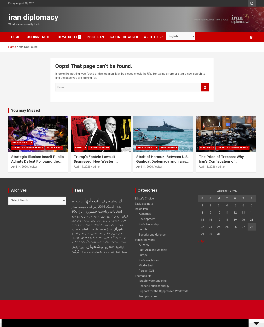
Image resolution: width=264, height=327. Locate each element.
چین (82, 247)
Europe (143, 255)
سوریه (89, 224)
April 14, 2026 (19, 166)
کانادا (118, 252)
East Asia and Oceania (153, 250)
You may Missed (25, 110)
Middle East (54, 147)
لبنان (85, 229)
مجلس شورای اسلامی (114, 233)
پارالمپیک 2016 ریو (114, 247)
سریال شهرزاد (110, 224)
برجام (117, 216)
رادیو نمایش (102, 220)
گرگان (75, 251)
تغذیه (96, 216)
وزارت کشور (103, 241)
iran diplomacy (33, 17)
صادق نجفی (106, 229)
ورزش (75, 237)
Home (15, 37)
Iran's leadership (149, 224)
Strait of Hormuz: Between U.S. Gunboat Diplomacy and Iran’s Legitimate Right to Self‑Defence (162, 164)
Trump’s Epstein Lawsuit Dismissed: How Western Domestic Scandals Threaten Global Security (98, 164)
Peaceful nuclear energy (154, 286)
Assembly (145, 213)
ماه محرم (76, 229)
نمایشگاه (116, 237)
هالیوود (106, 237)
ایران (125, 216)
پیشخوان (94, 246)
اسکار (80, 201)
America (80, 147)
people (143, 229)
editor (33, 166)
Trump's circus (99, 147)
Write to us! (153, 37)
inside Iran (95, 37)
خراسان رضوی (84, 216)
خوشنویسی (114, 220)
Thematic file (67, 37)
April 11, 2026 (144, 166)
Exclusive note (38, 37)
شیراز (118, 229)
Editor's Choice (144, 198)
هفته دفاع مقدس (91, 237)
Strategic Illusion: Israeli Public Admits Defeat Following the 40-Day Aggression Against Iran (37, 161)
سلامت (98, 224)
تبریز (109, 216)
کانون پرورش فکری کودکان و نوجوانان (97, 252)
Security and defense (152, 234)
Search (205, 87)
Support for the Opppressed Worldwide (163, 291)
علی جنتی (94, 229)
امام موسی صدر (82, 207)
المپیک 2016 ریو (104, 207)
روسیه (86, 220)
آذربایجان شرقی (111, 201)
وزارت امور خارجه (118, 241)
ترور (103, 216)
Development (147, 219)
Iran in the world (124, 37)
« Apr (201, 241)
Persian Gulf (168, 147)
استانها (92, 200)
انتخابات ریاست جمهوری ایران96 (97, 211)
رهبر (93, 220)
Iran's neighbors (149, 260)
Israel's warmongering (27, 147)
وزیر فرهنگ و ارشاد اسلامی (84, 241)
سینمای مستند (78, 224)
